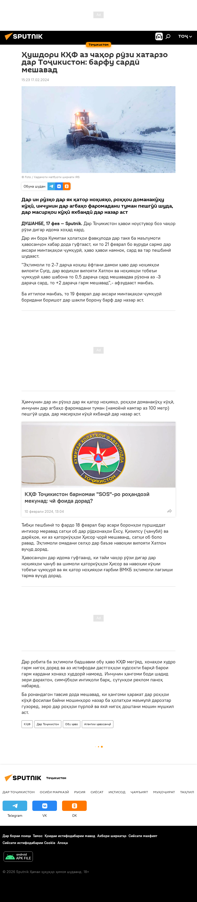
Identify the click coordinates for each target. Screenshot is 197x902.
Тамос (38, 835)
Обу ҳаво (71, 724)
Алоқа (62, 842)
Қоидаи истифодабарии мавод (70, 835)
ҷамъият (139, 792)
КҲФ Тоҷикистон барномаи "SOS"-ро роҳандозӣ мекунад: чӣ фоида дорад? (87, 497)
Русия (79, 792)
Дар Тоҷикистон (48, 724)
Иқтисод (117, 792)
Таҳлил (187, 792)
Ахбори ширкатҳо (111, 835)
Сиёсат (97, 792)
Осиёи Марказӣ (54, 792)
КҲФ (27, 724)
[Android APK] (18, 857)
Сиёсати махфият (143, 835)
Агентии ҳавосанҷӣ (97, 724)
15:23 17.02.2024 (35, 79)
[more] (169, 511)
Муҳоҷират (164, 792)
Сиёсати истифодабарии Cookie (29, 842)
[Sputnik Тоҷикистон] (25, 40)
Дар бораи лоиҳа (17, 835)
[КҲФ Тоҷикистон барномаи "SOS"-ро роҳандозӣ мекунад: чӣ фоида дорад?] (98, 455)
